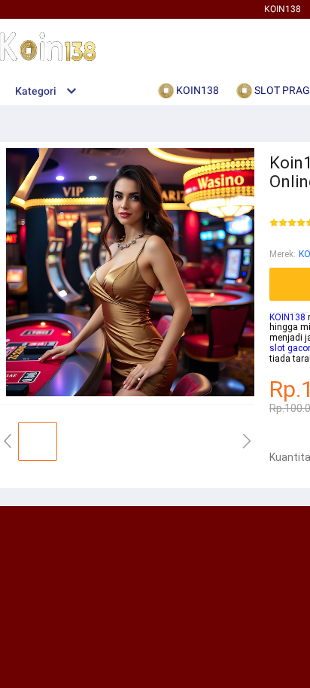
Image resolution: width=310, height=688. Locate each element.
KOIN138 (282, 9)
